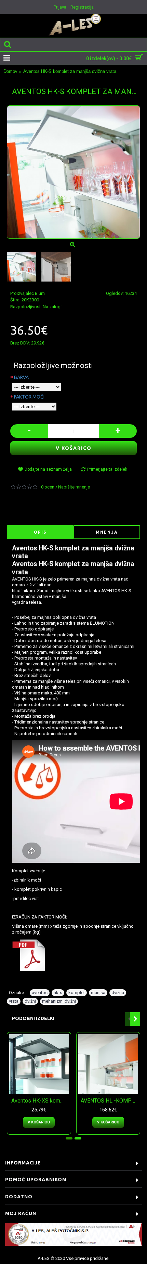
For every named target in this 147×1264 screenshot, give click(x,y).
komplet (76, 992)
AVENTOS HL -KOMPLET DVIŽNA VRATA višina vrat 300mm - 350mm (109, 1100)
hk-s (58, 992)
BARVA (21, 377)
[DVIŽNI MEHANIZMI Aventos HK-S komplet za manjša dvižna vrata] (73, 172)
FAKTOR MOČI (29, 397)
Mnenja (107, 532)
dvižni (30, 1001)
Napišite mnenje (74, 487)
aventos (40, 992)
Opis (40, 532)
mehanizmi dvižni (59, 1001)
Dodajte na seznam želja (48, 469)
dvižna (117, 992)
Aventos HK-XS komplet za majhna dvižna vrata (40, 1100)
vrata (13, 1001)
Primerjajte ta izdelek (107, 469)
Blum (40, 293)
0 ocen (47, 487)
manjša (98, 992)
